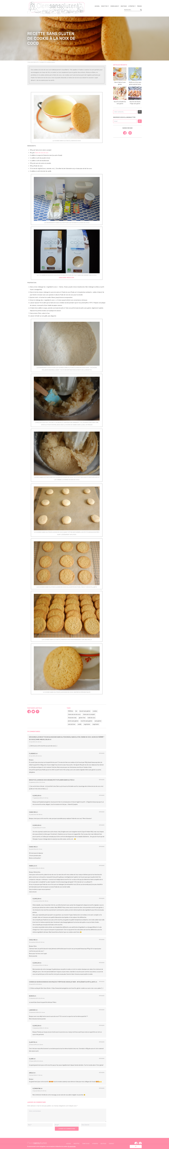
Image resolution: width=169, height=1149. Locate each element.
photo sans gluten (73, 721)
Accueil (97, 6)
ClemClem (36, 795)
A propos (131, 6)
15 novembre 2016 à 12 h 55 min (40, 965)
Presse (139, 6)
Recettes (104, 6)
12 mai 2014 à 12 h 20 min (35, 741)
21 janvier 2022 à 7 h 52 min (35, 1075)
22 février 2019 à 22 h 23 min (36, 1044)
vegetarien (96, 724)
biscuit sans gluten (85, 711)
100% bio (70, 711)
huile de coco (91, 717)
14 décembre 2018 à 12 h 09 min (40, 1028)
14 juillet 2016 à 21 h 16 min (39, 827)
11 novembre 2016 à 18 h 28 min (40, 901)
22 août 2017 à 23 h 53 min (35, 984)
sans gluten (98, 721)
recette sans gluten (86, 721)
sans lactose (71, 724)
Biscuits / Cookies (39, 62)
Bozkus (31, 996)
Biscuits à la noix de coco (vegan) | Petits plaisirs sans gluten (51, 780)
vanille (79, 724)
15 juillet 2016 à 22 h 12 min (35, 849)
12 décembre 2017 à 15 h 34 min (37, 998)
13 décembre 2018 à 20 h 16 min (37, 1012)
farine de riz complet (89, 714)
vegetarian (87, 724)
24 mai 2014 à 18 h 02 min (35, 756)
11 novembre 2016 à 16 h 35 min (36, 868)
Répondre (101, 736)
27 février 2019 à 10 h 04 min (36, 1061)
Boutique (124, 6)
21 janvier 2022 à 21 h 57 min (39, 1090)
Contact (111, 1143)
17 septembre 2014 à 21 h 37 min (40, 798)
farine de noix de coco (41, 152)
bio (76, 711)
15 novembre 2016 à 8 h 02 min (36, 942)
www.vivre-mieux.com (66, 277)
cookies (95, 711)
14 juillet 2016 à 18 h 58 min (35, 814)
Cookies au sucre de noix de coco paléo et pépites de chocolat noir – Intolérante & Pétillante (62, 982)
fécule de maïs (72, 717)
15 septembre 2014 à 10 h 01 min (37, 782)
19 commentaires (50, 62)
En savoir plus (72, 1146)
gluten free (82, 717)
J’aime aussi (114, 6)
